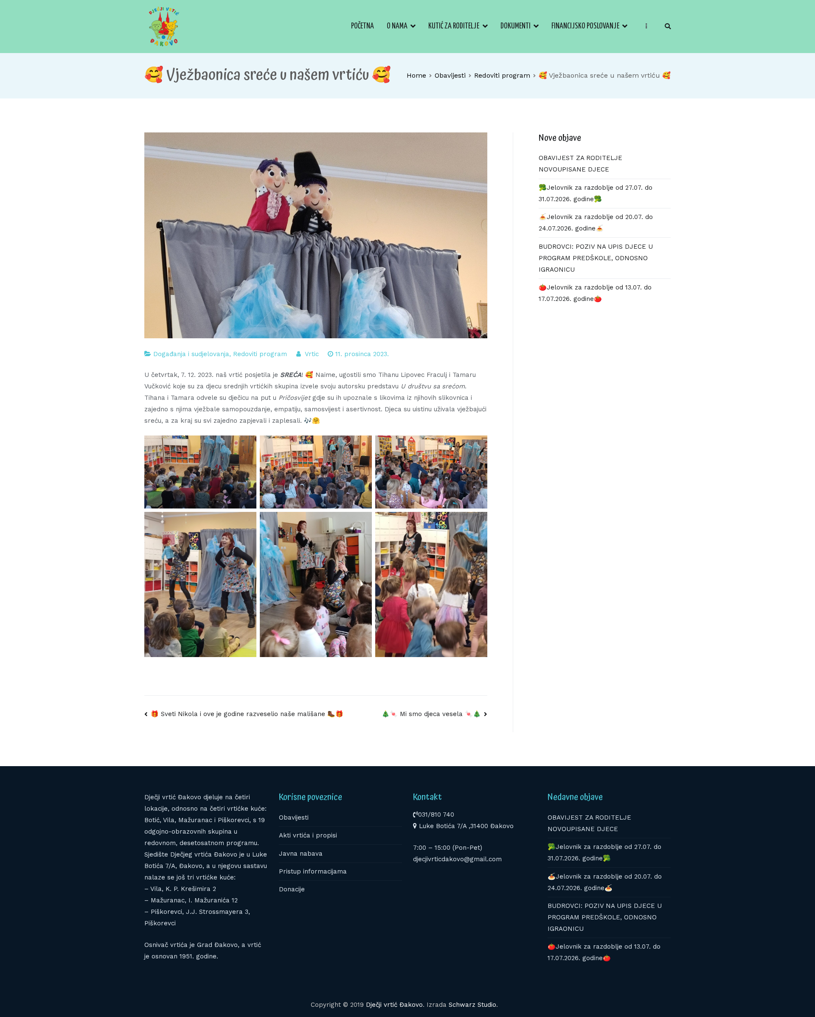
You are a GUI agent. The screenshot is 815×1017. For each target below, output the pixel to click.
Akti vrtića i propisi (308, 835)
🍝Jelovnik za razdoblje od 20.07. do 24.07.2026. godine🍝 (596, 222)
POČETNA (362, 26)
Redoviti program (260, 354)
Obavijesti (294, 817)
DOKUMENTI (515, 26)
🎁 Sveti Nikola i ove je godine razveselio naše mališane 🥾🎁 (247, 714)
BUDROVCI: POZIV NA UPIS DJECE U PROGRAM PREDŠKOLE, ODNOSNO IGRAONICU (596, 258)
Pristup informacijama (313, 871)
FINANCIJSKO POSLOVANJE (585, 26)
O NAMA (397, 26)
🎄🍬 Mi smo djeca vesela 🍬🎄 (431, 714)
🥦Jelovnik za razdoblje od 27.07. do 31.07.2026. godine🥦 (595, 193)
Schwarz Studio (472, 1005)
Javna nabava (301, 853)
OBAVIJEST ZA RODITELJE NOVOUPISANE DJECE (580, 163)
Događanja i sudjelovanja (191, 354)
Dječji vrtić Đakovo (394, 1005)
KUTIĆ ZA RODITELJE (453, 26)
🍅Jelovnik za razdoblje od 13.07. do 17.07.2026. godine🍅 (595, 293)
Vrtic (312, 354)
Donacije (292, 889)
